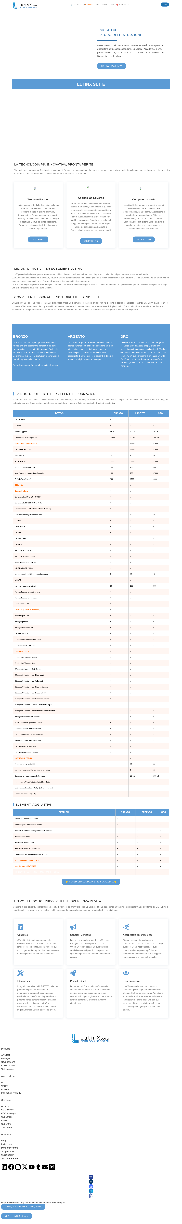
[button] (76, 4)
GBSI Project (7, 1109)
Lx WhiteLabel (8, 1065)
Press (4, 1120)
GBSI (97, 4)
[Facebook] (11, 1167)
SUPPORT (105, 4)
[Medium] (52, 1167)
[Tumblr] (38, 1167)
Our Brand (6, 1124)
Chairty (4, 1086)
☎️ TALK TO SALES (122, 4)
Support (39, 1203)
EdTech (5, 1089)
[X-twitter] (25, 1167)
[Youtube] (31, 1167)
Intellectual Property (11, 1093)
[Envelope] (45, 1167)
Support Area (7, 1151)
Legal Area (6, 1203)
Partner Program (9, 1148)
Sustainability (7, 1155)
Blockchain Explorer (19, 1203)
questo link (110, 403)
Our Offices (7, 1117)
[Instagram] (18, 1167)
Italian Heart (7, 1144)
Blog (3, 1140)
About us (5, 1106)
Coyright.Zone (8, 1062)
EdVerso (32, 1203)
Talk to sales (7, 1069)
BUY (112, 4)
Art (2, 1082)
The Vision (6, 1127)
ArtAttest (5, 1055)
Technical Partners (10, 1158)
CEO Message (8, 1113)
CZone (53, 1203)
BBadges (5, 1058)
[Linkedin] (4, 1167)
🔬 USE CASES (75, 4)
